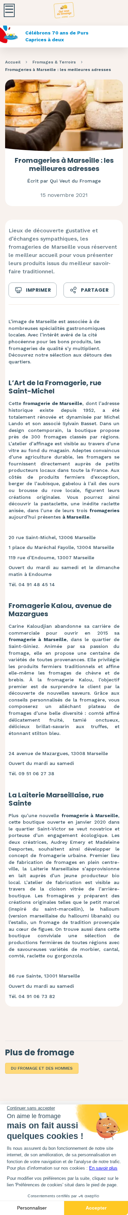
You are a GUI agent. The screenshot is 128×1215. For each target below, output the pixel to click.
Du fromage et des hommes (42, 1068)
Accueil (12, 62)
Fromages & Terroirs (54, 62)
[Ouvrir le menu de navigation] (9, 10)
